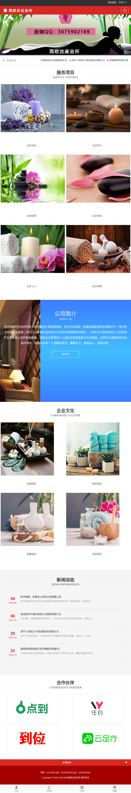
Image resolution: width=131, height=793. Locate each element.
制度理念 (97, 483)
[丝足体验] (98, 184)
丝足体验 (97, 215)
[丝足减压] (33, 114)
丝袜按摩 (31, 215)
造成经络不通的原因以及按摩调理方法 (40, 614)
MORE (65, 354)
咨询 (49, 790)
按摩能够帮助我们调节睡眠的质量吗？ (40, 648)
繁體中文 (123, 2)
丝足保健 (97, 286)
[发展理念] (33, 452)
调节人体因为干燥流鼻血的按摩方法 (79, 60)
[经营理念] (98, 522)
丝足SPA (97, 145)
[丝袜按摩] (33, 184)
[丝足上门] (33, 254)
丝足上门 (31, 286)
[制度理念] (98, 452)
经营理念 (97, 554)
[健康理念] (33, 522)
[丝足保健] (98, 254)
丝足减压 (31, 145)
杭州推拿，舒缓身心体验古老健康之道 (40, 596)
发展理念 (31, 483)
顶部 (114, 790)
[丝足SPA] (98, 114)
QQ (16, 790)
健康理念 (31, 554)
